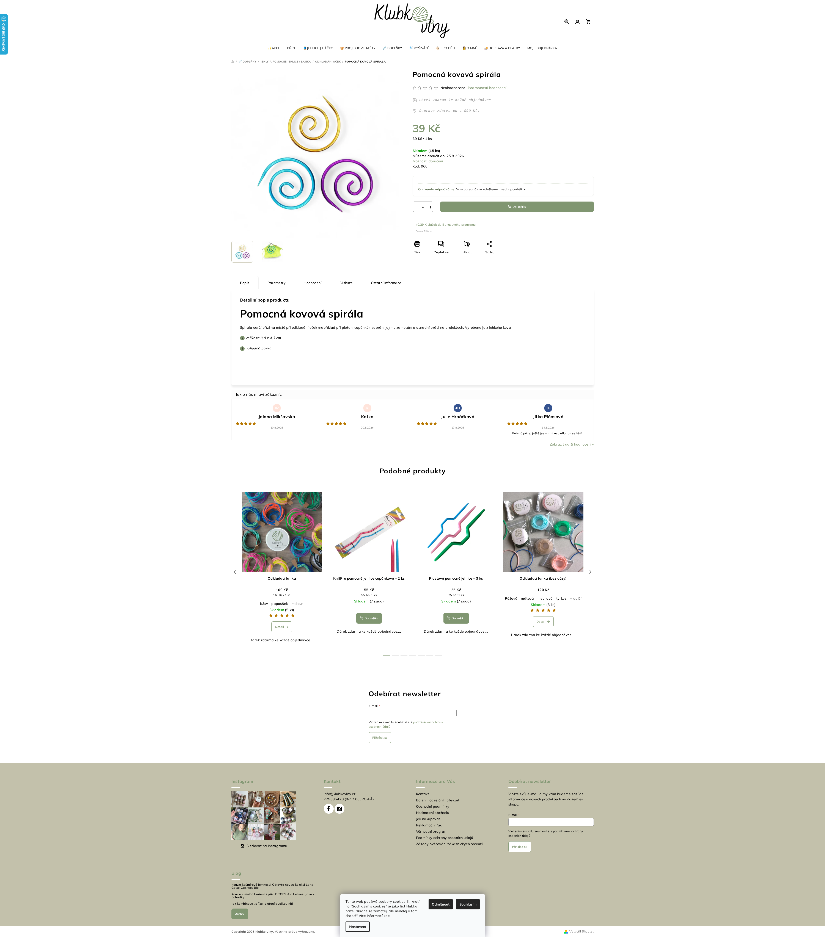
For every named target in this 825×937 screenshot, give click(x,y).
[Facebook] (329, 809)
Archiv (239, 914)
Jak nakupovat (428, 819)
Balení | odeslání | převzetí (438, 800)
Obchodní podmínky (432, 806)
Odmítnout (440, 904)
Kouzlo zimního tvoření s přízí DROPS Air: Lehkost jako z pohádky (272, 896)
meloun (297, 603)
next (590, 571)
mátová (527, 598)
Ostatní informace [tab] (386, 283)
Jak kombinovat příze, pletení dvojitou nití (262, 903)
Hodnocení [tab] (313, 283)
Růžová (511, 598)
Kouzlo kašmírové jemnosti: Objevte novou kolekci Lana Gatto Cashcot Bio (272, 886)
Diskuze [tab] (346, 283)
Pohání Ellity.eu (424, 231)
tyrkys (561, 598)
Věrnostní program (432, 831)
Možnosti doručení (428, 161)
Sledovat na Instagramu (267, 846)
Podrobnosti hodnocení (487, 88)
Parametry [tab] (277, 283)
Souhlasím (467, 904)
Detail (279, 627)
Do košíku (519, 207)
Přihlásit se (380, 738)
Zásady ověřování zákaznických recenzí (449, 844)
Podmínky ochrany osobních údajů (444, 837)
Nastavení (357, 926)
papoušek (279, 603)
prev (234, 571)
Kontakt (422, 794)
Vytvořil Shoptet (581, 931)
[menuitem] (273, 48)
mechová (545, 598)
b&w (264, 603)
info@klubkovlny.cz (340, 794)
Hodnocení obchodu (432, 812)
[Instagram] (339, 809)
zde (387, 916)
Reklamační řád (429, 825)
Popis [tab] (245, 283)
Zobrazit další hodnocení (570, 444)
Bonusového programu (459, 225)
